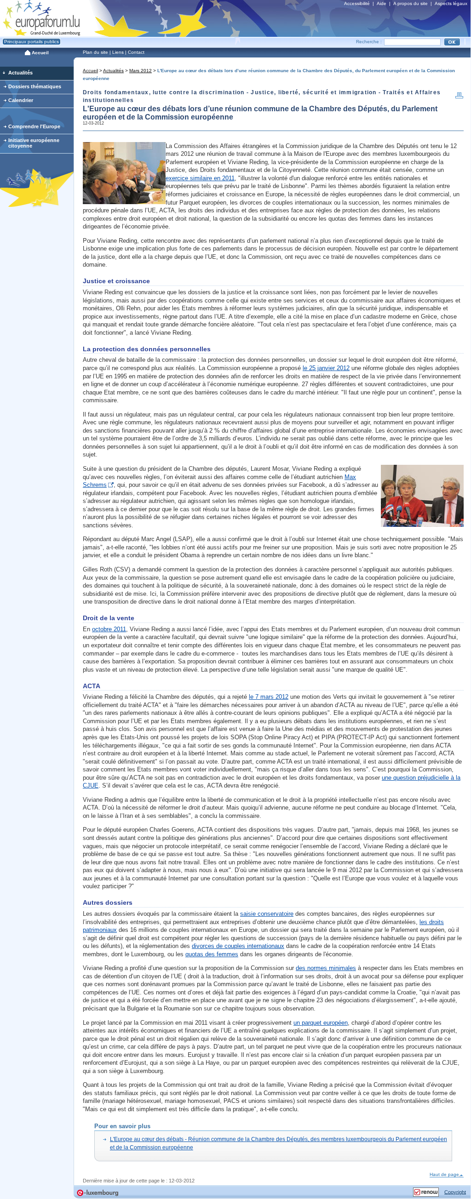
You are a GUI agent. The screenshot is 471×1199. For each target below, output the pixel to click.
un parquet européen (320, 1022)
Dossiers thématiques (34, 86)
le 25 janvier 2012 (326, 368)
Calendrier (20, 100)
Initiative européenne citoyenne (33, 142)
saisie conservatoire (266, 913)
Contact (136, 52)
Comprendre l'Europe (34, 126)
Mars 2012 (140, 70)
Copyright (455, 1191)
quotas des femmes (211, 954)
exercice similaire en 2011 (200, 178)
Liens (118, 52)
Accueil (90, 70)
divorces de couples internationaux (238, 945)
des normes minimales (326, 968)
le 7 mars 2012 (268, 696)
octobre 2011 (109, 629)
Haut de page (444, 1174)
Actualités (113, 70)
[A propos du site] (425, 1191)
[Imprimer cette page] (459, 97)
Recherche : (369, 41)
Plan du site (95, 52)
